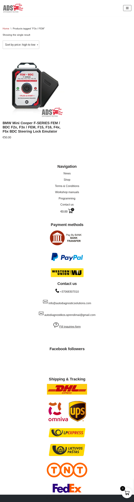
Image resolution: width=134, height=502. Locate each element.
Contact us (67, 204)
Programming (67, 198)
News (67, 173)
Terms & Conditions (67, 186)
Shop (67, 179)
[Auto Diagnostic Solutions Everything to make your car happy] (13, 8)
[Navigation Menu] (127, 8)
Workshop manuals (67, 192)
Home (6, 28)
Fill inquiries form (70, 326)
